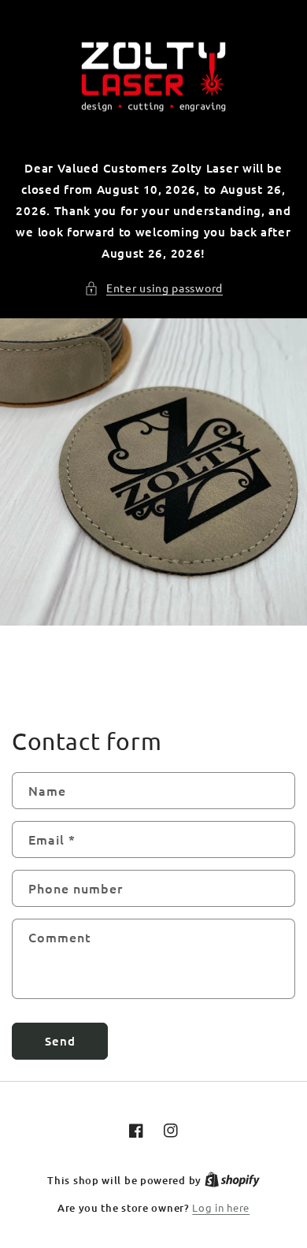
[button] (153, 288)
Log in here (221, 1207)
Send (60, 1041)
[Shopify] (232, 1180)
